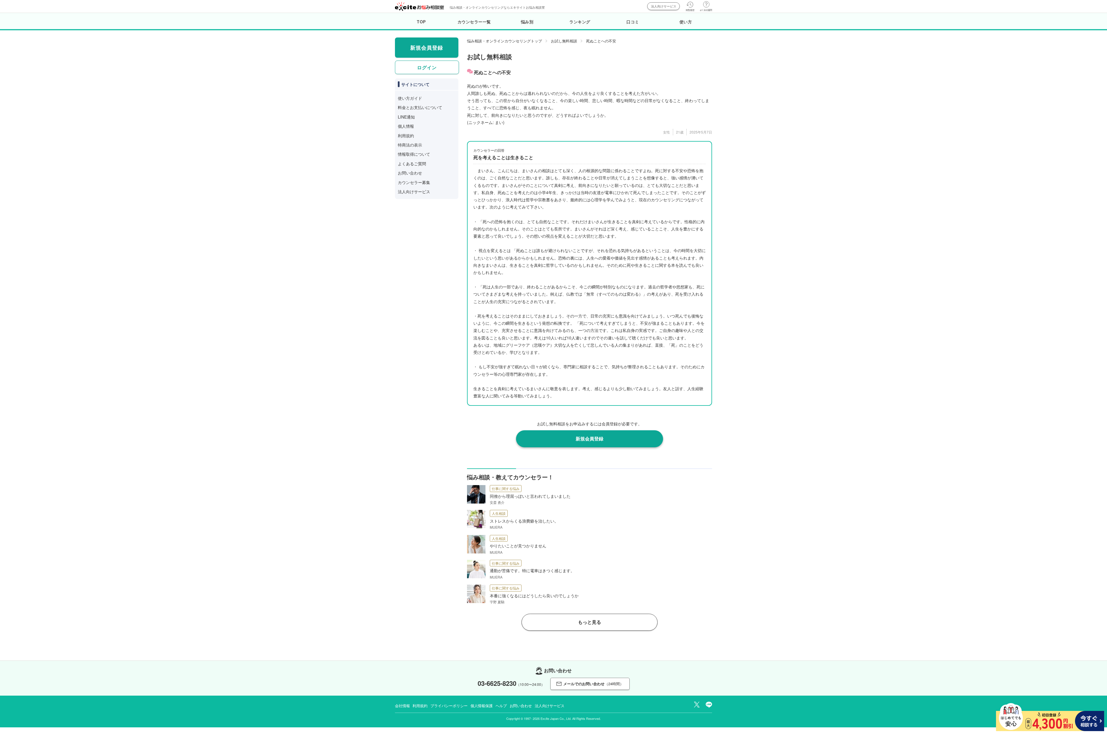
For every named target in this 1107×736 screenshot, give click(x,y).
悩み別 (527, 22)
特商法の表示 (410, 145)
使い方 (685, 22)
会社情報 (402, 705)
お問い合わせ (410, 173)
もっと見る (589, 622)
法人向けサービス (663, 6)
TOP (421, 22)
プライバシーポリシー (449, 705)
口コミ (632, 22)
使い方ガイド (410, 98)
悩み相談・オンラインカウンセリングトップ (504, 41)
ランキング (579, 22)
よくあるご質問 (412, 163)
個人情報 (406, 126)
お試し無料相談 (564, 41)
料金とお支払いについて (420, 107)
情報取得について (414, 154)
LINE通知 (406, 117)
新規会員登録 (589, 438)
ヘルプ (501, 705)
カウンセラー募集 (414, 182)
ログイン (427, 67)
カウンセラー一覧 (474, 22)
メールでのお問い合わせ (593, 683)
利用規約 (406, 135)
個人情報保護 (481, 705)
